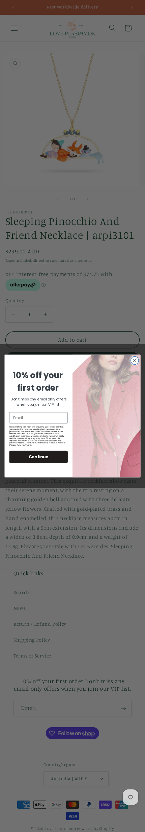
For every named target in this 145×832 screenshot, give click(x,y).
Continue (38, 457)
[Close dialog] (135, 360)
